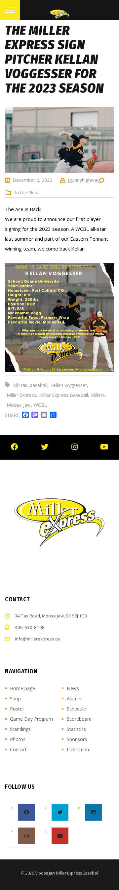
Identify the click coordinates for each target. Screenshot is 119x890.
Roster (17, 709)
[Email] (42, 415)
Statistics (76, 729)
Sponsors (77, 739)
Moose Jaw (19, 405)
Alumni (74, 698)
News (73, 688)
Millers (98, 395)
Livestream (79, 749)
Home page (22, 688)
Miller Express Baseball (63, 395)
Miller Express (21, 395)
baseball (38, 385)
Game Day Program (31, 719)
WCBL (40, 405)
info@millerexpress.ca (37, 638)
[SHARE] (52, 415)
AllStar (20, 385)
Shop (15, 698)
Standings (20, 729)
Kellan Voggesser (68, 385)
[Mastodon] (33, 415)
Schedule (76, 709)
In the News (28, 192)
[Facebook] (24, 415)
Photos (17, 739)
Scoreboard (79, 719)
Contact (18, 749)
